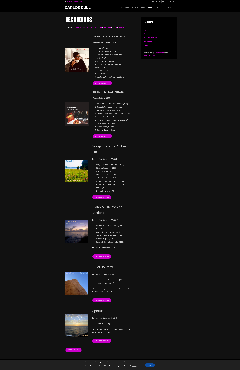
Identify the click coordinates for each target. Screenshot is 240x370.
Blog (164, 8)
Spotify (90, 27)
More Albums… (73, 350)
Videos (143, 8)
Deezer (121, 27)
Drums (146, 30)
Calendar (135, 8)
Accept (150, 365)
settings (134, 366)
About (127, 8)
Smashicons (159, 53)
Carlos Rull (77, 8)
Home (121, 8)
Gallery (157, 8)
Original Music (149, 42)
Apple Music (79, 27)
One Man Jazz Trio (150, 38)
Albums (150, 8)
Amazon (98, 27)
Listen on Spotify (102, 256)
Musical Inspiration (150, 34)
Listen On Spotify (102, 136)
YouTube (107, 27)
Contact (171, 8)
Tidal (114, 27)
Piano (146, 45)
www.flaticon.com (150, 55)
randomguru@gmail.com (74, 1)
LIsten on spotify (102, 83)
